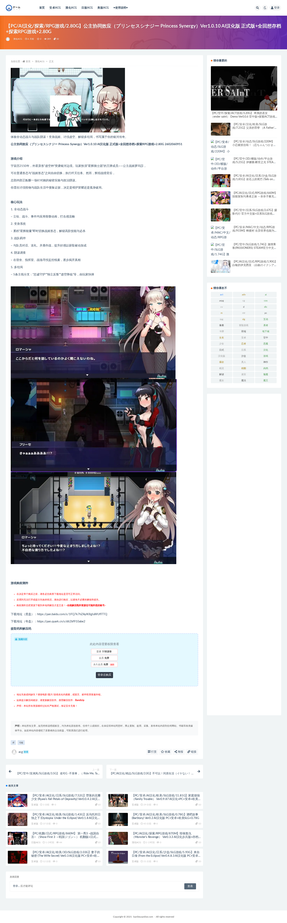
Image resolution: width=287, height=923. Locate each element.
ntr (243, 313)
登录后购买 (104, 675)
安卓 (243, 337)
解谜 (221, 374)
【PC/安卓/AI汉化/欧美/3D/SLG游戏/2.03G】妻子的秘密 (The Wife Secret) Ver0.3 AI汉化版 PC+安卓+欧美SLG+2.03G (65, 856)
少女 (221, 343)
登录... (16, 886)
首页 (42, 7)
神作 (265, 362)
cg (243, 300)
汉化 (265, 350)
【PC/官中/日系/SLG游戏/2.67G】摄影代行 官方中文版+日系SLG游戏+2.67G (254, 214)
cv (221, 307)
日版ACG (87, 7)
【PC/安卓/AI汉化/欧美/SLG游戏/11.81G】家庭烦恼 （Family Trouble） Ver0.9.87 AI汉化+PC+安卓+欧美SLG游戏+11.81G (166, 799)
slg (243, 319)
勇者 (265, 325)
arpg (221, 300)
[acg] (8, 39)
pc (266, 313)
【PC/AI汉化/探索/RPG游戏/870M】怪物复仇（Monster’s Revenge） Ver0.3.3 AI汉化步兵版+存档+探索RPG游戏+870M (165, 837)
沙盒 (243, 356)
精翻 (243, 368)
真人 (243, 362)
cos (265, 300)
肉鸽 (265, 368)
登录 (277, 7)
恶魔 (265, 343)
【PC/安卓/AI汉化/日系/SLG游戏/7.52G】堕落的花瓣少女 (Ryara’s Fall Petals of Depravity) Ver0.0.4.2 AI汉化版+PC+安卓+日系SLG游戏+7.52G (66, 799)
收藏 (167, 751)
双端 (243, 331)
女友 (221, 337)
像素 (221, 325)
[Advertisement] (244, 554)
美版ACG (103, 7)
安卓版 (34, 804)
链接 (193, 751)
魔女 (221, 380)
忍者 (243, 343)
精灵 (221, 368)
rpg (21, 742)
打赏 (153, 751)
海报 (180, 751)
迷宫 (243, 374)
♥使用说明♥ (120, 7)
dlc (265, 307)
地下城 (265, 331)
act (221, 294)
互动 (265, 319)
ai (13, 742)
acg (23, 751)
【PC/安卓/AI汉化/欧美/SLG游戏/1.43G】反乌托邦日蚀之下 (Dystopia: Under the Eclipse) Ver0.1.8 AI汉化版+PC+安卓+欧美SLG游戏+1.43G (66, 818)
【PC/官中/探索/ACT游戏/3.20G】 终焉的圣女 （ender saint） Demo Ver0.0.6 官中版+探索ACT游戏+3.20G (243, 117)
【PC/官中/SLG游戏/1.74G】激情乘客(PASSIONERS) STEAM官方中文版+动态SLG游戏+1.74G (254, 248)
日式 (221, 350)
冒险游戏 (243, 325)
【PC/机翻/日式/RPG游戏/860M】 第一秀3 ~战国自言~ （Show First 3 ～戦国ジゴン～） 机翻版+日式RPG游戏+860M (65, 837)
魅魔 (265, 374)
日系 (243, 350)
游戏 (265, 356)
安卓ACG (55, 7)
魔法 (243, 380)
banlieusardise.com (143, 917)
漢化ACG (71, 7)
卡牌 (221, 331)
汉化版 (221, 356)
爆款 (221, 362)
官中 (265, 337)
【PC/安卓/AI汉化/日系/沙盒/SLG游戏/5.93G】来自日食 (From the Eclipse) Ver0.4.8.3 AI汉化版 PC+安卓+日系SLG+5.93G (166, 856)
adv (244, 294)
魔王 (265, 380)
